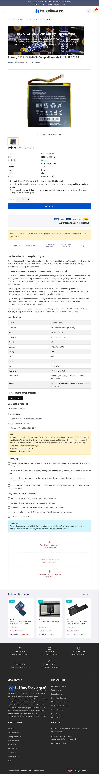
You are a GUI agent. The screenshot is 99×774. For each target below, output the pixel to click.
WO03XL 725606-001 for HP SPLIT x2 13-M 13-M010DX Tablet (49, 623)
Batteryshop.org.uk (26, 771)
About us (11, 729)
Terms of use (12, 752)
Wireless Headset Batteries (60, 706)
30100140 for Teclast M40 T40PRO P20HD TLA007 (77, 623)
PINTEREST (62, 744)
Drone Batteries (56, 714)
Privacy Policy (12, 749)
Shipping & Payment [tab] (49, 246)
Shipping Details (39, 4)
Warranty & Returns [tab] (66, 246)
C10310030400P (15, 398)
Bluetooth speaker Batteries (60, 702)
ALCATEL (13, 619)
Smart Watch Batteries (58, 698)
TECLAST (70, 619)
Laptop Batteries (56, 694)
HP (40, 619)
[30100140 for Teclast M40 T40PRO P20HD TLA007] (78, 608)
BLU (28, 20)
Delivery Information (14, 737)
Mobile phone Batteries (58, 686)
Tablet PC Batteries (19, 20)
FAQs (63, 4)
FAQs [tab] (83, 246)
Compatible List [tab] (33, 246)
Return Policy (12, 745)
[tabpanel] (49, 100)
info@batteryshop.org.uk (68, 739)
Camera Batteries (57, 710)
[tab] (13, 141)
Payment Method (53, 4)
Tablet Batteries (56, 690)
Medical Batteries (57, 718)
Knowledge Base (13, 756)
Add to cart (49, 206)
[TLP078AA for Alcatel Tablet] (21, 608)
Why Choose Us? (13, 733)
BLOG (56, 744)
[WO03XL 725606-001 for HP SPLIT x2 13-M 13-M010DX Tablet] (49, 608)
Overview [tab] (16, 245)
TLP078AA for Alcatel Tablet (20, 622)
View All (86, 594)
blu (38, 62)
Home (10, 20)
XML (52, 744)
